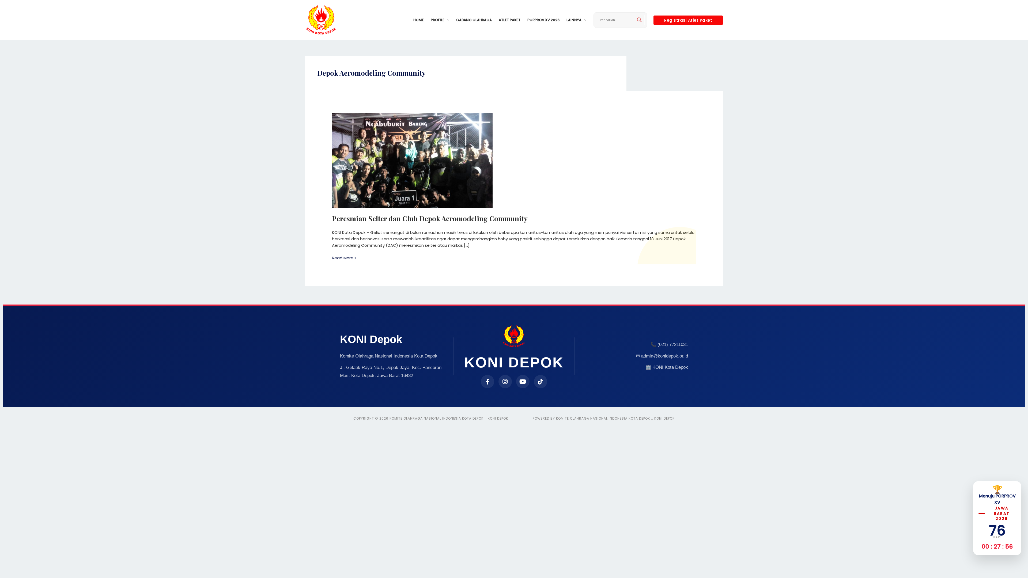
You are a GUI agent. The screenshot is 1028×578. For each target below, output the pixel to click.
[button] (446, 20)
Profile (437, 19)
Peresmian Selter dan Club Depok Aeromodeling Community (430, 218)
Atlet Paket (509, 19)
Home (418, 19)
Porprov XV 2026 (543, 19)
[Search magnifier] (639, 20)
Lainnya (573, 19)
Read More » (344, 258)
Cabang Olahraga (474, 19)
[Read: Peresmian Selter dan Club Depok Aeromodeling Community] (412, 160)
